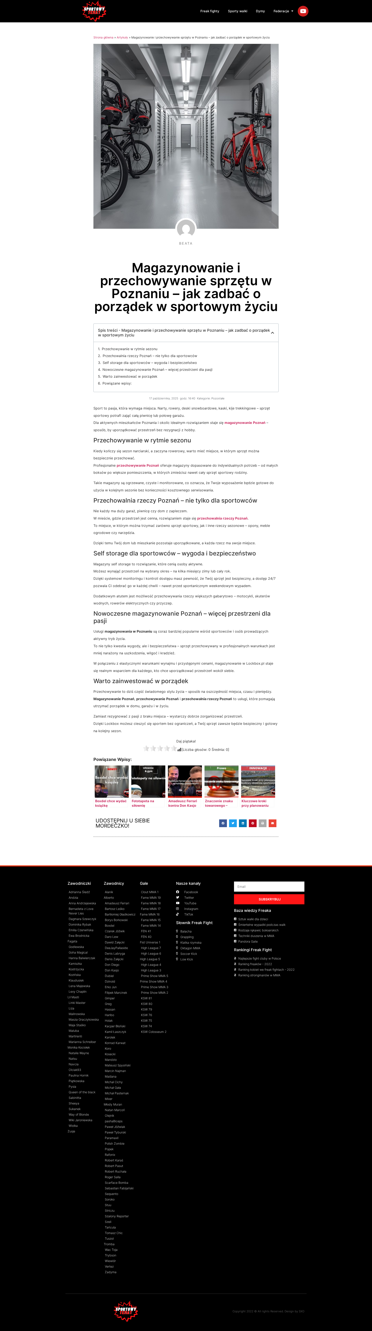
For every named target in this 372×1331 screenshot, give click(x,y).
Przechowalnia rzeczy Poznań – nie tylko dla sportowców (150, 356)
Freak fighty (209, 11)
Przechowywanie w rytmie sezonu (129, 349)
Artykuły (122, 37)
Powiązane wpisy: (117, 383)
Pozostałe (218, 398)
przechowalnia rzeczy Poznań (222, 518)
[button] (223, 823)
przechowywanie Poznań (138, 465)
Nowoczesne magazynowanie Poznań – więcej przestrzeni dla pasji (157, 369)
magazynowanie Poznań (245, 422)
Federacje (281, 11)
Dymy (260, 11)
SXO (301, 1311)
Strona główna (103, 37)
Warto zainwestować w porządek (130, 376)
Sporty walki (237, 11)
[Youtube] (303, 11)
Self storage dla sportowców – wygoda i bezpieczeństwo (150, 362)
